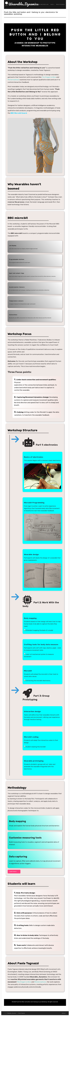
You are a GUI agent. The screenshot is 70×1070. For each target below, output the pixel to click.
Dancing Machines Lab (42, 4)
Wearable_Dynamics (11, 1013)
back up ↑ (64, 1013)
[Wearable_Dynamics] (22, 6)
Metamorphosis (13, 80)
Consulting (24, 4)
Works (31, 4)
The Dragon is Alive (49, 77)
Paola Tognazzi (60, 4)
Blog (52, 4)
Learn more (12, 871)
